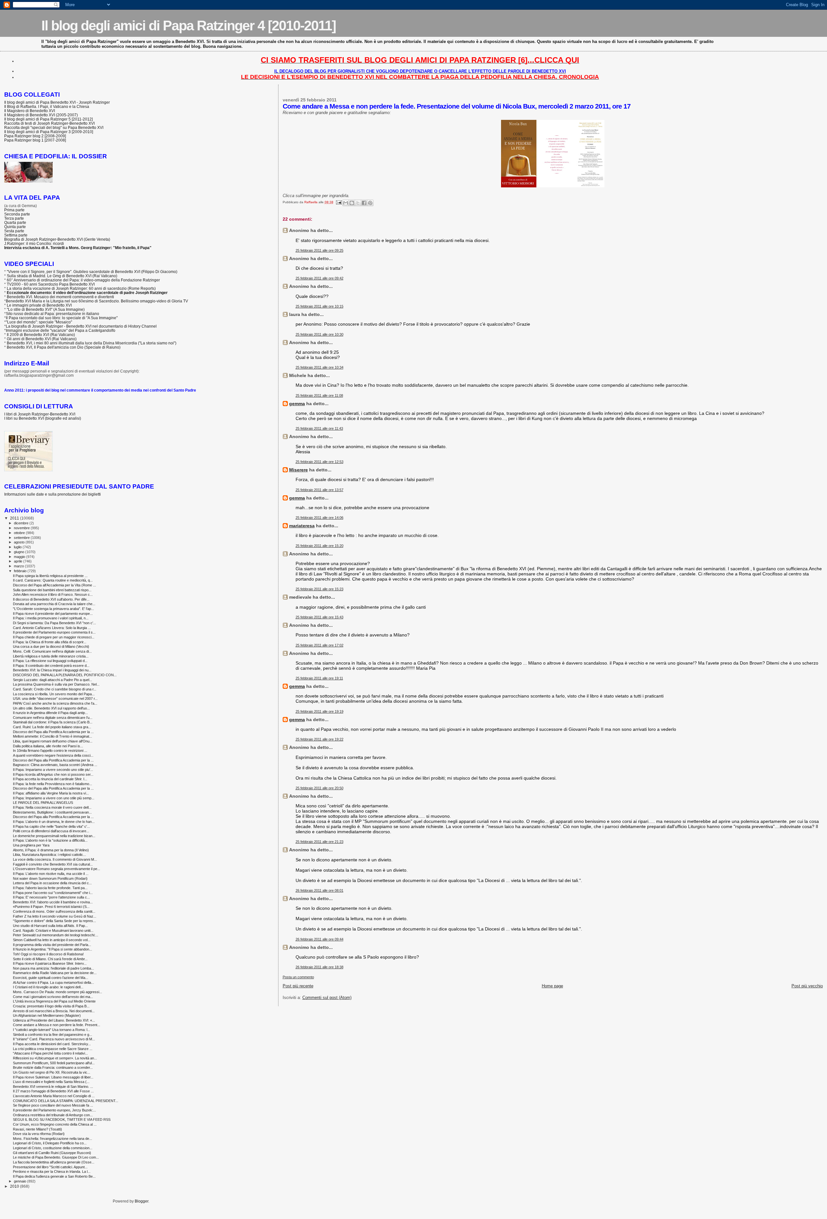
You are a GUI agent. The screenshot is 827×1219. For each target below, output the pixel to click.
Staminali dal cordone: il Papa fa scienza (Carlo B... (52, 722)
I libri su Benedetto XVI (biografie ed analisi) (42, 418)
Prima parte (14, 210)
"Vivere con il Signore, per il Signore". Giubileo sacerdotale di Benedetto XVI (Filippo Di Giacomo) (92, 271)
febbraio (20, 571)
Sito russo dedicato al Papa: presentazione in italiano (52, 313)
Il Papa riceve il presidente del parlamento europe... (53, 613)
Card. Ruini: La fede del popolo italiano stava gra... (52, 727)
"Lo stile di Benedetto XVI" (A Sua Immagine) (46, 309)
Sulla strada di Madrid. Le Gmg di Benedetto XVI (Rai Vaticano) (62, 276)
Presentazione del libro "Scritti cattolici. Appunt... (50, 1167)
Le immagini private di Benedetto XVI (39, 305)
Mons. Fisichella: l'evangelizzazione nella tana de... (52, 1138)
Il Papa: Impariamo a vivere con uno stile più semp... (53, 798)
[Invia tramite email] (345, 203)
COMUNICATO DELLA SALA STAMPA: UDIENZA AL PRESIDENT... (65, 1101)
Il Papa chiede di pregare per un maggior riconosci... (53, 637)
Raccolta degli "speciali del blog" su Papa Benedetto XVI (53, 127)
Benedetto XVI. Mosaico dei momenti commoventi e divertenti (60, 297)
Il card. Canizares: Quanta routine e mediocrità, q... (53, 580)
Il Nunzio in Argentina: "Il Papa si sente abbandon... (52, 949)
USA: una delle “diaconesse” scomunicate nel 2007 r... (55, 698)
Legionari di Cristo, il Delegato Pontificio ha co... (50, 1143)
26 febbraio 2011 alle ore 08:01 (319, 890)
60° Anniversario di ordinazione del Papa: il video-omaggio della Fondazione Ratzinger (83, 280)
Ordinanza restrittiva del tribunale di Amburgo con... (53, 1115)
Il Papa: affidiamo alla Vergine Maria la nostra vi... (51, 793)
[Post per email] (338, 202)
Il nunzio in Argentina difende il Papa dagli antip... (50, 713)
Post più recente (298, 985)
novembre (22, 528)
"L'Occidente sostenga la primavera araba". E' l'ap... (53, 609)
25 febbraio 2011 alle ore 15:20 (319, 546)
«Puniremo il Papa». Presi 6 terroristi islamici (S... (51, 907)
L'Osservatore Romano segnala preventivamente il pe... (56, 869)
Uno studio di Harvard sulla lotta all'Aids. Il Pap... (50, 926)
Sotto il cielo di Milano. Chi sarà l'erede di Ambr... (50, 959)
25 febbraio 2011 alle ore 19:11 (319, 678)
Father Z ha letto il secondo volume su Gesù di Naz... (54, 916)
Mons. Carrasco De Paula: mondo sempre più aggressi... (57, 992)
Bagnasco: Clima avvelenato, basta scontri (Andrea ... (55, 765)
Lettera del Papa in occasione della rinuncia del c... (52, 883)
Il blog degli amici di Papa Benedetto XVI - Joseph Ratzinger (57, 102)
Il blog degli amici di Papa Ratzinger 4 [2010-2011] (188, 25)
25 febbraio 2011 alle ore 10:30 (319, 334)
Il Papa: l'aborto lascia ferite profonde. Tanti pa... (50, 888)
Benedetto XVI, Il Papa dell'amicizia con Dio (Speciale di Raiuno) (63, 347)
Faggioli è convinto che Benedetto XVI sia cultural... (53, 864)
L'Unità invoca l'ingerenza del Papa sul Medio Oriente (54, 1001)
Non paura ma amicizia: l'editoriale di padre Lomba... (53, 968)
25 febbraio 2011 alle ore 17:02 (319, 645)
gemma (297, 403)
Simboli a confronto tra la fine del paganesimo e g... (52, 1034)
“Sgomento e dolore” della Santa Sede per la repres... (54, 921)
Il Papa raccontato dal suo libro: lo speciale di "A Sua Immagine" (62, 318)
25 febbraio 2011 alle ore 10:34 (319, 367)
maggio (20, 557)
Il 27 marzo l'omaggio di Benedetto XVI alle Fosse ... (53, 1091)
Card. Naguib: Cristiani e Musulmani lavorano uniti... (53, 930)
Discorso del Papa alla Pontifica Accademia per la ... (53, 732)
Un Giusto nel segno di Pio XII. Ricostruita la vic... (51, 1072)
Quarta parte (15, 222)
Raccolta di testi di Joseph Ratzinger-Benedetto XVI (49, 123)
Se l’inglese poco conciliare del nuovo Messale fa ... (53, 1105)
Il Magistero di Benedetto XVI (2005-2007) (41, 115)
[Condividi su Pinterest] (370, 203)
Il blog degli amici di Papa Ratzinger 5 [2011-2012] (48, 119)
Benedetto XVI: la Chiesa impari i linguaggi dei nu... (52, 670)
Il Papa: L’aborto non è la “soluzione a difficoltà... (50, 840)
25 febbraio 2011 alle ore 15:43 (319, 617)
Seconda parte (17, 214)
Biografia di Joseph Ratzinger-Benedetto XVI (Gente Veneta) (57, 239)
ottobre (20, 533)
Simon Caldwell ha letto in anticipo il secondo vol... (51, 940)
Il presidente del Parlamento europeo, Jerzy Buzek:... (54, 1110)
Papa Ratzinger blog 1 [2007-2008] (35, 140)
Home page (552, 985)
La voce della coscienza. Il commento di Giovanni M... (55, 859)
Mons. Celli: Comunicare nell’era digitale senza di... (52, 651)
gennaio (20, 1181)
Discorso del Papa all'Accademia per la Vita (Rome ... (54, 585)
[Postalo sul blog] (352, 203)
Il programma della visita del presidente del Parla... (52, 945)
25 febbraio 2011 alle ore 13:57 (319, 490)
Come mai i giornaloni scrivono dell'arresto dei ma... (53, 997)
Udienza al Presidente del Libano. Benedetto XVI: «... (54, 1020)
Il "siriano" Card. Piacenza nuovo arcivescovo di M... (54, 1039)
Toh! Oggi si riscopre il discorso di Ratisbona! (48, 954)
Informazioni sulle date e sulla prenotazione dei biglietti (52, 494)
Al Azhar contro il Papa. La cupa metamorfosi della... (53, 982)
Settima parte (15, 235)
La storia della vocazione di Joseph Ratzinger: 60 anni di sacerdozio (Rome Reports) (81, 288)
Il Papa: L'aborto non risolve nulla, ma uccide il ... (51, 874)
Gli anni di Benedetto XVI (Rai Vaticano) (42, 339)
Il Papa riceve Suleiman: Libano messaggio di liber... (53, 1077)
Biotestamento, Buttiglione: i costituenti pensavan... (52, 812)
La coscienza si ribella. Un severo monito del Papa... (54, 694)
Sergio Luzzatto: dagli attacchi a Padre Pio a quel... (52, 680)
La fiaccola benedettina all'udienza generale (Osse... (53, 1162)
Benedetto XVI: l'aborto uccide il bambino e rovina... (53, 902)
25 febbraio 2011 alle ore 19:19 (319, 711)
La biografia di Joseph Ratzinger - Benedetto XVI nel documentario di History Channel (81, 326)
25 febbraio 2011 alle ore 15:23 (319, 589)
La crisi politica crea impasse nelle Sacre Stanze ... (52, 1049)
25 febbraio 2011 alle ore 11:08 (319, 395)
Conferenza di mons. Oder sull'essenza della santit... (54, 911)
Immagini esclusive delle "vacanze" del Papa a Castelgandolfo (60, 330)
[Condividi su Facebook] (364, 203)
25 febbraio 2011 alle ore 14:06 (319, 518)
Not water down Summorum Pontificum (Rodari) (50, 878)
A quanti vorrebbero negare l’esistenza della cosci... (53, 755)
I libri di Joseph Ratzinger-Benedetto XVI (39, 414)
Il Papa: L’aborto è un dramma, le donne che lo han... (54, 822)
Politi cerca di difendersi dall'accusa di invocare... (51, 831)
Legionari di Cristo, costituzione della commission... (52, 1148)
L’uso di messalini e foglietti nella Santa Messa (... (51, 1082)
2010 (15, 1186)
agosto (20, 542)
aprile (18, 561)
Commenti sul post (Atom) (326, 997)
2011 (15, 518)
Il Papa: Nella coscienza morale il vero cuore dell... (52, 807)
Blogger (141, 1201)
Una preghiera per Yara (31, 845)
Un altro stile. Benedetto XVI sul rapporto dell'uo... (51, 708)
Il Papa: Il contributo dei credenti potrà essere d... (51, 665)
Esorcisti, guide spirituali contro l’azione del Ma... (50, 978)
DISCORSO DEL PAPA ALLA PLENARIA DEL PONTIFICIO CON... (65, 675)
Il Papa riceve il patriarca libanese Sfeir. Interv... (50, 963)
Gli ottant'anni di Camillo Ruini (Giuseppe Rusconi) (52, 1153)
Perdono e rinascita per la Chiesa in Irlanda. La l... (51, 1171)
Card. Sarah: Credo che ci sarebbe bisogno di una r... (54, 689)
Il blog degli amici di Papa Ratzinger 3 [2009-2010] (48, 132)
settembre (22, 538)
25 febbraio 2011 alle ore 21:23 (319, 842)
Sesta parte (14, 231)
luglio (18, 547)
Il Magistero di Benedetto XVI (29, 111)
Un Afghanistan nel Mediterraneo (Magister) (47, 1015)
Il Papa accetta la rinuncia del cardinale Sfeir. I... (50, 779)
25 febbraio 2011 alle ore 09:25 (319, 250)
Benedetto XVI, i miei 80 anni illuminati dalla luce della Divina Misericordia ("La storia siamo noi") (91, 343)
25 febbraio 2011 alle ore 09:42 (319, 278)
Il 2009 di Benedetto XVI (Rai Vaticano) (41, 334)
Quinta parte (15, 227)
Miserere (298, 469)
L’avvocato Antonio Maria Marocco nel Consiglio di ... (54, 1096)
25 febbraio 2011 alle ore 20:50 (319, 788)
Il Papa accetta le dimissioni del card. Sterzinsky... (52, 1044)
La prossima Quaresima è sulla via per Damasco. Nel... (56, 684)
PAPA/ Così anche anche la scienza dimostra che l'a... (55, 703)
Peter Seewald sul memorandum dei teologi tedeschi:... (55, 935)
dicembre (21, 523)
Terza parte (14, 218)
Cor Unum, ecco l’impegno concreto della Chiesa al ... (55, 1124)
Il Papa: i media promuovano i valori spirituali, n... (51, 618)
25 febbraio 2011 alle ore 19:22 (319, 739)
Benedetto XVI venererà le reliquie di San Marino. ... (53, 1086)
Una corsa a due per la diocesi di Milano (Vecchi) (51, 646)
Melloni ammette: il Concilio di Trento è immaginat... (52, 736)
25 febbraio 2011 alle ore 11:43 (319, 428)
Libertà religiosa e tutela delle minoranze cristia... (51, 656)
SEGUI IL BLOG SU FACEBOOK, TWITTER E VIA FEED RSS (61, 1119)
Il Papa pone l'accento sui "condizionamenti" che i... (53, 893)
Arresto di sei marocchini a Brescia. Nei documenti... (54, 1011)
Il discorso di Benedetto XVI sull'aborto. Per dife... (51, 599)
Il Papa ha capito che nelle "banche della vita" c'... (51, 826)
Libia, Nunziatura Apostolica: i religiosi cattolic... (49, 854)
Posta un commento (298, 977)
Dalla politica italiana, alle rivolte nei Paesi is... (48, 746)
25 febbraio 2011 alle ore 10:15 (319, 306)
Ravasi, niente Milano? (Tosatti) (37, 1129)
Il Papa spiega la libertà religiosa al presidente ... (50, 576)
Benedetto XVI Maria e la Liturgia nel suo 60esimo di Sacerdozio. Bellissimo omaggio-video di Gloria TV (97, 301)
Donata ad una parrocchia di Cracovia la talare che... (54, 604)
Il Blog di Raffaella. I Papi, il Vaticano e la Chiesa (46, 106)
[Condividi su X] (358, 203)
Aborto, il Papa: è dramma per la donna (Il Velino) (51, 850)
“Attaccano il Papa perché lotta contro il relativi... (50, 1053)
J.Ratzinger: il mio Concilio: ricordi (34, 243)
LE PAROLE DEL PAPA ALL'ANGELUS (43, 802)
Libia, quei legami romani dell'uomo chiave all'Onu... (52, 741)
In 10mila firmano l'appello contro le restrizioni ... (50, 750)
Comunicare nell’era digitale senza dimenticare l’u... (52, 718)
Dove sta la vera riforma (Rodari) (39, 1134)
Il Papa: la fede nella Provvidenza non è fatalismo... (52, 784)
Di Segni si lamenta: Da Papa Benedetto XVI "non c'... (54, 623)
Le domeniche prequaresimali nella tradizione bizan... (54, 836)
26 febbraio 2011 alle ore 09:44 (319, 939)
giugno (19, 552)
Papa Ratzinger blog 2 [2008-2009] (35, 136)
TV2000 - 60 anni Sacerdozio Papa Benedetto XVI (51, 284)
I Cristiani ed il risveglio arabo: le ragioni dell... (48, 987)
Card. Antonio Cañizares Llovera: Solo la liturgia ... (52, 628)
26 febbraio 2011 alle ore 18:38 (319, 967)
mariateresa (302, 525)
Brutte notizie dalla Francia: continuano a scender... (53, 1067)
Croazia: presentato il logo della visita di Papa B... (51, 1006)
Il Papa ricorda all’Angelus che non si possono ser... (53, 774)
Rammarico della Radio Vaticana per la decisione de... (55, 973)
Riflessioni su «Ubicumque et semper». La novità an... (55, 1058)
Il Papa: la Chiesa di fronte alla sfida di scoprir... (49, 642)
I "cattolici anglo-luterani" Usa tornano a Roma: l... (51, 1030)
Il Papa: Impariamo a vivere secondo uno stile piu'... (53, 770)
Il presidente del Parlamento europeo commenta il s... (54, 632)
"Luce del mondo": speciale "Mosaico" (39, 322)
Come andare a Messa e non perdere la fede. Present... (56, 1025)
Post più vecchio (807, 985)
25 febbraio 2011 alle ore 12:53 (319, 462)
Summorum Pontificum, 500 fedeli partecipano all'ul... (54, 1063)
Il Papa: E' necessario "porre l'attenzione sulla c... (51, 897)
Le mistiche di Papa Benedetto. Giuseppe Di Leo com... (56, 1157)
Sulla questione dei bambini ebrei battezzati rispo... (52, 590)
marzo (19, 566)
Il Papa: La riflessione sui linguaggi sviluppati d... (50, 661)
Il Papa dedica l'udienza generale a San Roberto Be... (54, 1176)
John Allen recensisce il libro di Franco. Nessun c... (53, 594)
